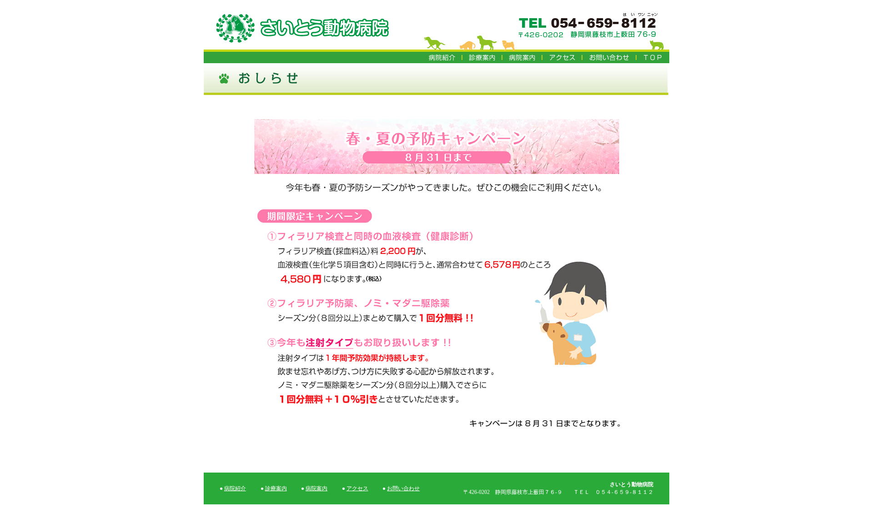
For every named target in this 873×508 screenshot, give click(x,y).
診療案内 (276, 488)
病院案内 (316, 488)
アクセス (357, 488)
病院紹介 (235, 488)
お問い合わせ (403, 488)
